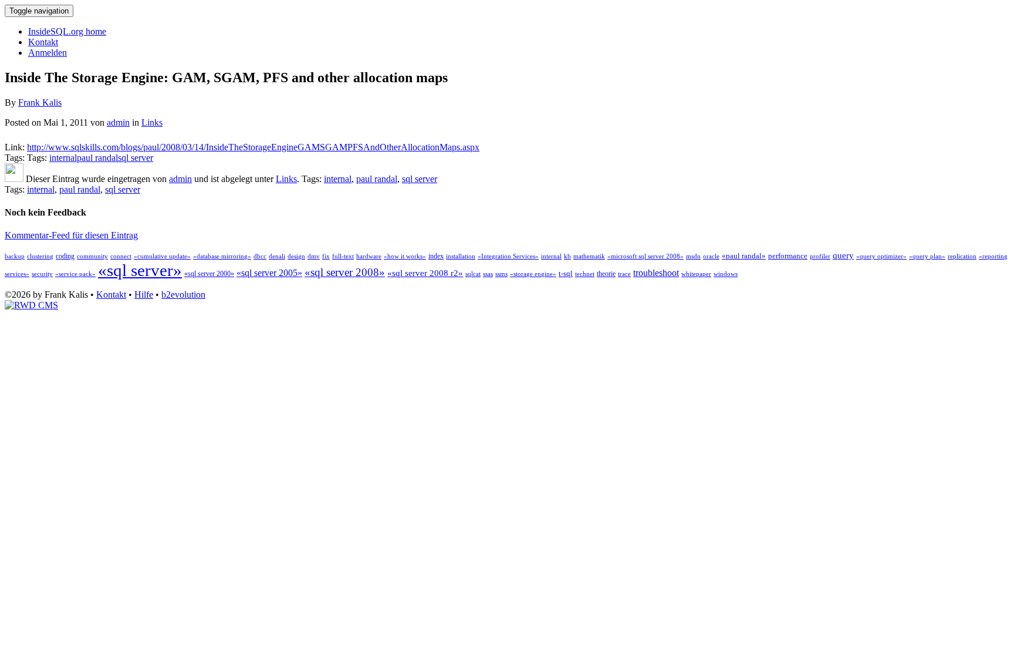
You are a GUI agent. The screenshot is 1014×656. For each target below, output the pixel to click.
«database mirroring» (222, 256)
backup (15, 256)
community (92, 256)
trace (624, 274)
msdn (693, 256)
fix (326, 256)
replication (962, 256)
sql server (135, 158)
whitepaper (696, 274)
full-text (343, 256)
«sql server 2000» (209, 274)
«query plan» (927, 256)
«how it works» (405, 256)
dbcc (260, 256)
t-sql (566, 273)
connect (120, 256)
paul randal (97, 158)
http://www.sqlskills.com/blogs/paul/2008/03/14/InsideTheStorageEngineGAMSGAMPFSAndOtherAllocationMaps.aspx (253, 147)
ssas (488, 274)
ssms (501, 274)
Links (152, 122)
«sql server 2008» (345, 272)
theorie (606, 274)
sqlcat (473, 274)
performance (787, 255)
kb (567, 256)
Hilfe (143, 295)
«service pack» (75, 274)
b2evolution (183, 295)
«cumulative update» (162, 256)
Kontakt (43, 42)
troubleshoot (656, 273)
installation (460, 256)
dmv (313, 256)
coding (65, 256)
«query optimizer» (881, 256)
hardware (368, 256)
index (436, 256)
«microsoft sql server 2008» (645, 256)
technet (584, 274)
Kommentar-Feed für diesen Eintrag (71, 235)
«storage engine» (533, 274)
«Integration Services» (508, 256)
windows (726, 274)
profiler (820, 256)
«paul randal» (744, 255)
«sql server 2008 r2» (425, 273)
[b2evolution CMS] (31, 305)
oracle (711, 256)
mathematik (589, 256)
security (42, 274)
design (296, 256)
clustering (40, 256)
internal (63, 158)
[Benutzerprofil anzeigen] (14, 179)
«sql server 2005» (269, 273)
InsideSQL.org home (67, 31)
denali (277, 256)
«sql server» (140, 270)
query (843, 255)
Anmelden (47, 53)
